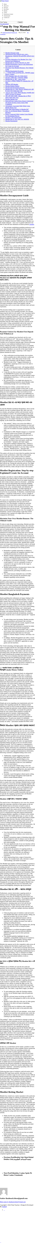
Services (7, 1218)
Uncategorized (4, 24)
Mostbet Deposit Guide (12, 53)
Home (6, 1213)
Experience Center (12, 1229)
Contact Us (9, 1235)
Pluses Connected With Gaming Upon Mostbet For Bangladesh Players (19, 115)
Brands (7, 1224)
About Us (8, 1215)
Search (20, 22)
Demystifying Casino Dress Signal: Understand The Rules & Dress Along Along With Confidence (19, 102)
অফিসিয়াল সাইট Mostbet (11, 84)
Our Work (8, 1221)
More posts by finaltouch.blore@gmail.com (13, 1202)
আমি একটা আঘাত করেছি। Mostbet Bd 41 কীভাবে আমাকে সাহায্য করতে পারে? (18, 96)
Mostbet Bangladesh (11, 121)
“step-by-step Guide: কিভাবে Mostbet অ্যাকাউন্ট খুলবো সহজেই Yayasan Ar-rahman (19, 93)
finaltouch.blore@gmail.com (10, 32)
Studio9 (4, 1206)
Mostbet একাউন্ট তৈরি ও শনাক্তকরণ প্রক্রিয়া (16, 78)
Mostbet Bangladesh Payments (14, 71)
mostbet (31, 224)
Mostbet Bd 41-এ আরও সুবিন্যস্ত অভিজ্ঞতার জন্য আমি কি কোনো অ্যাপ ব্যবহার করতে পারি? (19, 90)
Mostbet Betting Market (12, 86)
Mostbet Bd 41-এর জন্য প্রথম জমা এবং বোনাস (17, 63)
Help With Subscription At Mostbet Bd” (17, 109)
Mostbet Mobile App (11, 99)
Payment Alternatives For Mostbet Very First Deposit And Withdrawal (18, 60)
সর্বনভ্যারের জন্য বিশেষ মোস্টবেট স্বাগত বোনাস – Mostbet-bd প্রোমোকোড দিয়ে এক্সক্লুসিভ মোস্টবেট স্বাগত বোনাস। (19, 56)
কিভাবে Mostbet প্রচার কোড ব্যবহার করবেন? (16, 76)
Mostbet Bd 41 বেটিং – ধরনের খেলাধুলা (15, 79)
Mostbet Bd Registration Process (15, 87)
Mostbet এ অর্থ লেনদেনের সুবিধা (13, 117)
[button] (0, 1242)
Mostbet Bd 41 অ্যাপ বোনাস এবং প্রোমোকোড (17, 119)
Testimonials (10, 1232)
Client (7, 1226)
